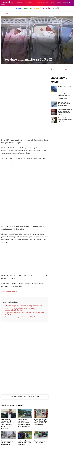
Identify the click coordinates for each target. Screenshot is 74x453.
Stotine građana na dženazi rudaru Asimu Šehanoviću (25, 442)
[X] (14, 71)
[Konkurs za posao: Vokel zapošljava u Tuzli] (54, 89)
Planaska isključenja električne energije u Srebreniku (23, 306)
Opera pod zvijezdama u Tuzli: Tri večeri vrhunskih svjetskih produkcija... (65, 119)
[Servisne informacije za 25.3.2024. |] (41, 435)
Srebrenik (4, 13)
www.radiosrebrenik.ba (9, 291)
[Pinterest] (31, 71)
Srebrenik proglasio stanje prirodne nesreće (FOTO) (7, 442)
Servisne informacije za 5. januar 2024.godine (21, 317)
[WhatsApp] (22, 71)
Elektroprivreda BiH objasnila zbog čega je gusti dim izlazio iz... (64, 104)
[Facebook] (9, 71)
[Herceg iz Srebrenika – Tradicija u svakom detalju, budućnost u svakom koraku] (41, 413)
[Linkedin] (27, 71)
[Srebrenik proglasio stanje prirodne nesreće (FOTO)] (8, 435)
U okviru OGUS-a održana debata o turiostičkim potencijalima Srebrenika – (21, 309)
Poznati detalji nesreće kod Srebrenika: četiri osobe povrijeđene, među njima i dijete (24, 422)
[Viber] (18, 71)
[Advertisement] (24, 107)
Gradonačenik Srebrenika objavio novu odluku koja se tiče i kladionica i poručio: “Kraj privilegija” (7, 423)
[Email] (40, 71)
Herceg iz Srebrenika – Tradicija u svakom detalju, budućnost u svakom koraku (40, 421)
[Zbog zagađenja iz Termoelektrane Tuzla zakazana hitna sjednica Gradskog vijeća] (54, 96)
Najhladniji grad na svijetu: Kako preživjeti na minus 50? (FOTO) (25, 313)
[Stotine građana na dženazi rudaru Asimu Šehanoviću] (25, 435)
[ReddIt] (36, 71)
